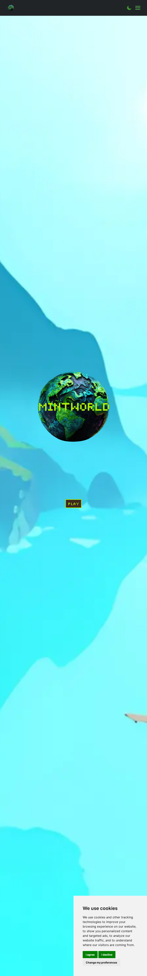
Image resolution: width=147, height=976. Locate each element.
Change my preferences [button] (101, 962)
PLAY (73, 503)
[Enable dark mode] (129, 8)
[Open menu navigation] (138, 8)
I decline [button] (106, 954)
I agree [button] (90, 954)
